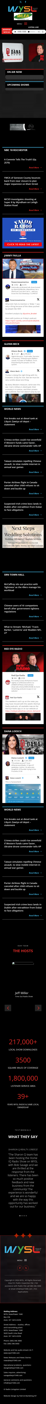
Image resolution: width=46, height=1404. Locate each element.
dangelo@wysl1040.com (13, 1368)
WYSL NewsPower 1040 (13, 1330)
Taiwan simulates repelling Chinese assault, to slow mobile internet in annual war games (22, 464)
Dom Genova (24, 993)
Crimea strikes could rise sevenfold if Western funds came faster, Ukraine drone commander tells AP (22, 442)
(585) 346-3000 (16, 1341)
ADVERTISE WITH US (7, 31)
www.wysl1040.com (12, 1353)
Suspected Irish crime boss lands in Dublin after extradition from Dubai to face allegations (23, 506)
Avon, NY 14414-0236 (12, 1336)
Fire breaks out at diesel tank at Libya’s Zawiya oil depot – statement (21, 421)
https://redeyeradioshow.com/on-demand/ (22, 711)
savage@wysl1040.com (13, 1375)
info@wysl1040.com (12, 1383)
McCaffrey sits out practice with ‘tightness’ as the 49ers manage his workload (22, 587)
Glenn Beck (15, 371)
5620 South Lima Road (13, 1333)
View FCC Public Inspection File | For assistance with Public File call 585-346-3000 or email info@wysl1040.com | (23, 1286)
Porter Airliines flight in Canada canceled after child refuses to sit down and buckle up (21, 485)
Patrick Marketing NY (28, 1396)
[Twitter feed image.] (23, 802)
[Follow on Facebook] (25, 2)
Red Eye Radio (16, 697)
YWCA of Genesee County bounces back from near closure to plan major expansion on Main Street (22, 180)
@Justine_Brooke (29, 313)
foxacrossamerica (17, 300)
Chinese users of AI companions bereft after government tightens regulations (21, 608)
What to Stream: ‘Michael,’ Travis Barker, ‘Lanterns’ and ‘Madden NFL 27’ (22, 629)
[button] (8, 1008)
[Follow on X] (21, 2)
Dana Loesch (15, 778)
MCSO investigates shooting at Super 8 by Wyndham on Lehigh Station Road (21, 202)
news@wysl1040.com (12, 1360)
